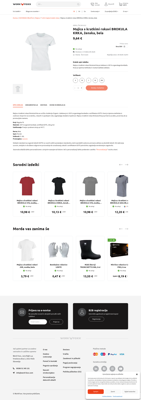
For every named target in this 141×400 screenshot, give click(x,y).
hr (79, 11)
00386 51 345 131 (23, 368)
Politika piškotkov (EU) (72, 371)
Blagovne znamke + (32, 11)
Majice (37, 18)
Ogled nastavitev (129, 392)
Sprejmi (95, 392)
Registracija (96, 319)
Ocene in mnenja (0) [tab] (57, 105)
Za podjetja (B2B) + (111, 11)
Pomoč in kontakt (50, 361)
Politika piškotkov (107, 396)
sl (74, 11)
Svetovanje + (95, 11)
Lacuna (24, 139)
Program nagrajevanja (72, 367)
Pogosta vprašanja (50, 365)
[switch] (125, 46)
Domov (15, 18)
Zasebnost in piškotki (71, 358)
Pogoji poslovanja (70, 363)
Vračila (65, 354)
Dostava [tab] (43, 105)
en (85, 11)
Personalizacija (102, 149)
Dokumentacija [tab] (31, 105)
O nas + (125, 11)
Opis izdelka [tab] (18, 105)
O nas (45, 349)
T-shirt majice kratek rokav (50, 18)
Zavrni (113, 392)
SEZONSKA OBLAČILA (26, 18)
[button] (137, 374)
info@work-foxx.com (24, 373)
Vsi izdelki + (17, 11)
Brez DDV (119, 46)
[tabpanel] (70, 131)
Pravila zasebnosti (117, 396)
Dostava (66, 349)
